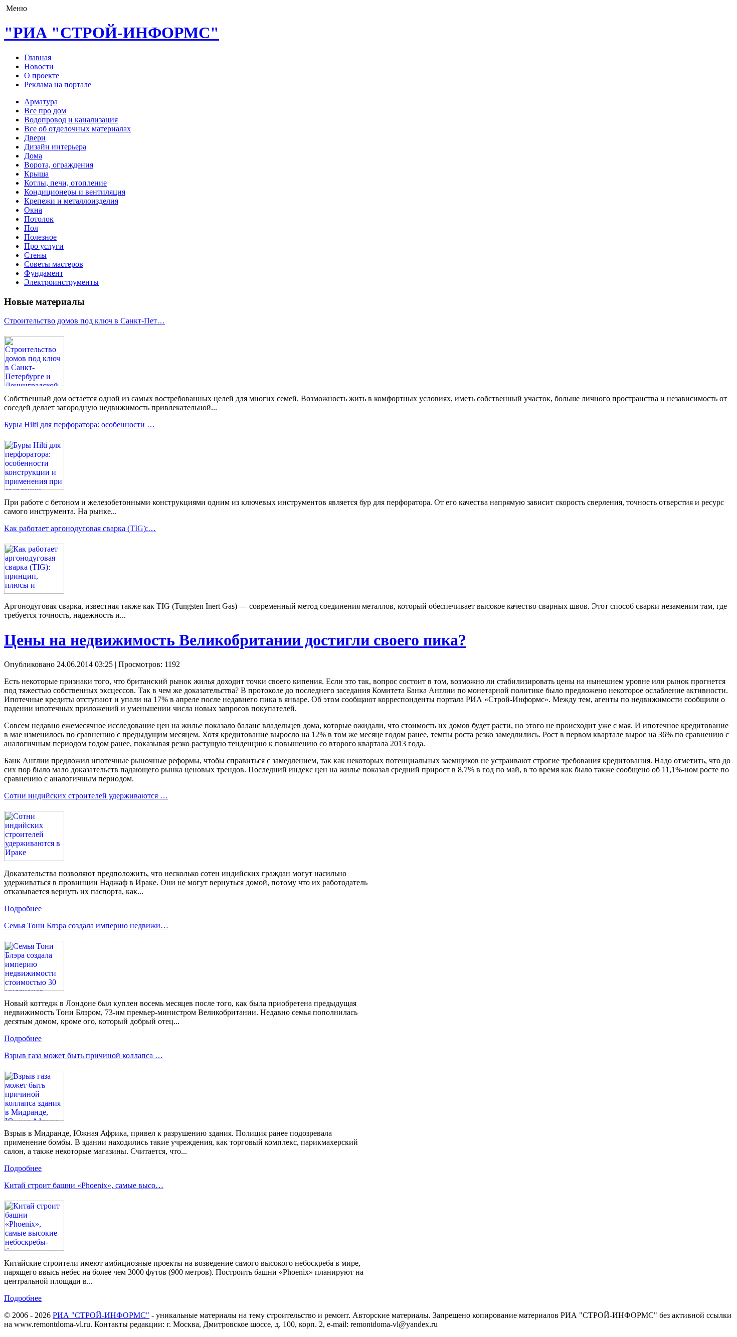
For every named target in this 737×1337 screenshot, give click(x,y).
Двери (35, 137)
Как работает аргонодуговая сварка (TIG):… (80, 528)
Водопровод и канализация (71, 119)
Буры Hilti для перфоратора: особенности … (79, 424)
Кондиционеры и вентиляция (74, 192)
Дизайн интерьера (55, 146)
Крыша (36, 174)
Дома (33, 155)
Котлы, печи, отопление (65, 183)
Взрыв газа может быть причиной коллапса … (83, 1055)
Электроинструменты (61, 282)
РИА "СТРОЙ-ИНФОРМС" (101, 1315)
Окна (33, 210)
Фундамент (43, 273)
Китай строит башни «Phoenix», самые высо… (83, 1185)
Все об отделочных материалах (77, 128)
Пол (31, 228)
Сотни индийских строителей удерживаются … (86, 795)
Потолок (39, 219)
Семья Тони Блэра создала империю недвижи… (86, 925)
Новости (39, 66)
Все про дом (45, 110)
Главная (37, 57)
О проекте (41, 75)
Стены (35, 255)
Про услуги (44, 246)
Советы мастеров (53, 264)
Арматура (41, 101)
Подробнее (23, 908)
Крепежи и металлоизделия (71, 201)
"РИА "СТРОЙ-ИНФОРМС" (111, 33)
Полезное (40, 237)
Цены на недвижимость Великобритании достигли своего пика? (235, 640)
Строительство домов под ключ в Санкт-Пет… (84, 320)
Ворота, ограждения (58, 164)
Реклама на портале (57, 84)
